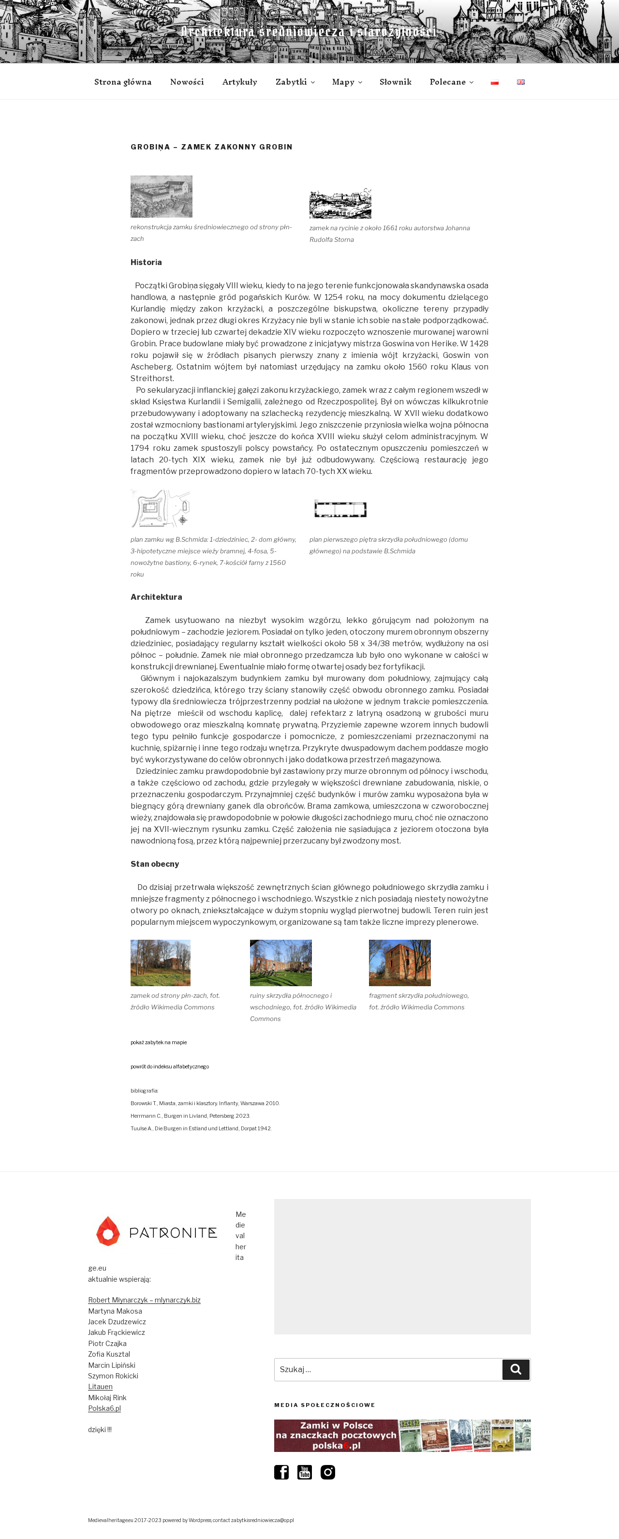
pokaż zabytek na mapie (159, 1042)
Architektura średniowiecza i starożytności (309, 31)
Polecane (448, 81)
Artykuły (239, 81)
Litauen (100, 1386)
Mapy (343, 81)
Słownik (396, 81)
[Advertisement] (402, 1266)
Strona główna (123, 81)
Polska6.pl (104, 1408)
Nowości (187, 81)
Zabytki (291, 81)
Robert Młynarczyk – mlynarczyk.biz (144, 1300)
